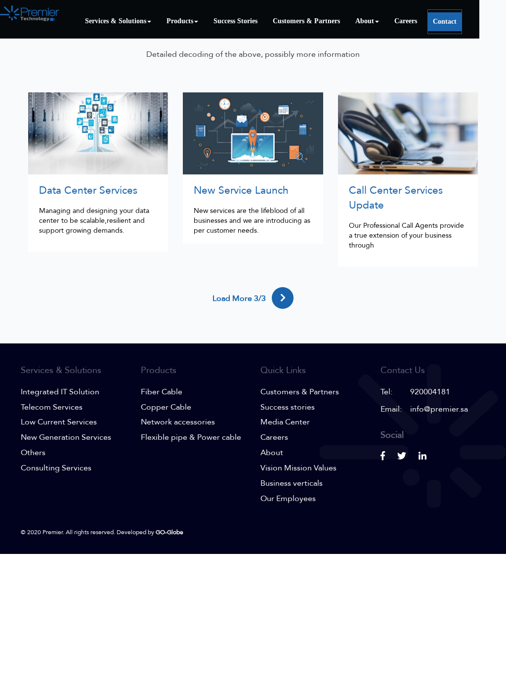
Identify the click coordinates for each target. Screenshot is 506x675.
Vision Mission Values (298, 468)
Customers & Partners (306, 21)
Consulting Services (56, 468)
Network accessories (178, 422)
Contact (445, 21)
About (364, 21)
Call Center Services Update (396, 197)
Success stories (287, 407)
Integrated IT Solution (60, 391)
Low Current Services (59, 422)
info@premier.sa (439, 409)
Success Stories (235, 21)
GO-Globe (169, 532)
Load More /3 (240, 298)
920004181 (430, 391)
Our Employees (288, 498)
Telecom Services (52, 407)
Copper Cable (166, 407)
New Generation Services (66, 437)
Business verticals (291, 483)
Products (180, 21)
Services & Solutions (115, 21)
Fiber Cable (161, 391)
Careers (405, 21)
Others (33, 452)
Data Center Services (88, 190)
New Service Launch (241, 190)
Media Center (285, 422)
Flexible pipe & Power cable (191, 437)
